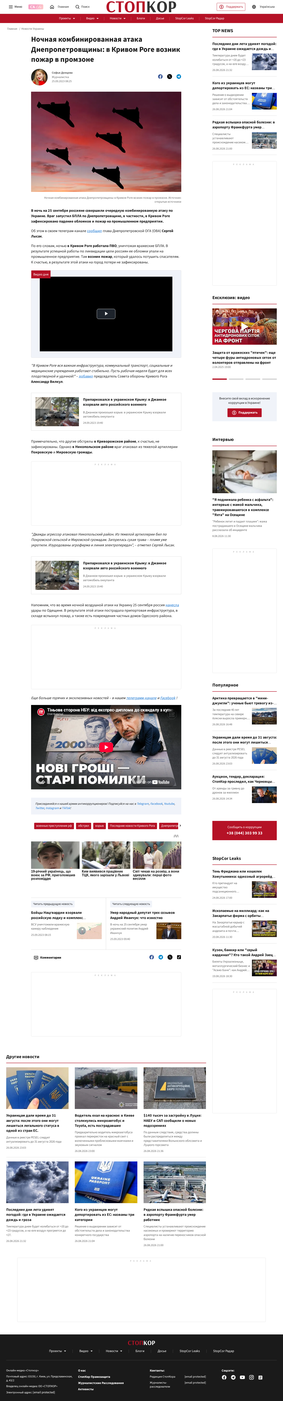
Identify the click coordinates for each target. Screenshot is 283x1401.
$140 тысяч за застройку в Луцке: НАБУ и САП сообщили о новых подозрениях (172, 1120)
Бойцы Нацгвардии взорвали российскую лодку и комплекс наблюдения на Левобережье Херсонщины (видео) (57, 920)
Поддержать (234, 7)
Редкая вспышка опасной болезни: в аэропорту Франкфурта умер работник (173, 1214)
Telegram (143, 804)
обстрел (83, 826)
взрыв (99, 826)
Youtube (169, 804)
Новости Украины (32, 29)
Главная (12, 29)
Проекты (65, 18)
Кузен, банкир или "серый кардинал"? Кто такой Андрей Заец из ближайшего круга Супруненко (242, 955)
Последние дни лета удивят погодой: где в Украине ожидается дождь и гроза (35, 1214)
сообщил (94, 231)
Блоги (141, 18)
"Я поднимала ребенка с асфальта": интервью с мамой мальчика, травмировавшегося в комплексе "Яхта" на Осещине (242, 507)
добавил (86, 376)
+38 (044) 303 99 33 (244, 833)
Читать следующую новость (131, 904)
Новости (115, 18)
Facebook (156, 804)
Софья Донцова (62, 73)
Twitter (39, 808)
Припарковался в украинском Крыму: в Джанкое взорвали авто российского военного (124, 402)
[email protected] (44, 1392)
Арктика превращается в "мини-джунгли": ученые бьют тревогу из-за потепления (243, 703)
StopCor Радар (214, 18)
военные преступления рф (54, 826)
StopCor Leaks (184, 18)
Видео (90, 18)
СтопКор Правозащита (94, 1377)
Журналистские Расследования (101, 1383)
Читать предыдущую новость (53, 904)
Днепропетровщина (174, 826)
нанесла (172, 605)
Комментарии (50, 957)
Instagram (52, 808)
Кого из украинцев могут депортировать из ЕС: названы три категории (104, 1214)
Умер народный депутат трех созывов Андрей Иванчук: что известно (142, 915)
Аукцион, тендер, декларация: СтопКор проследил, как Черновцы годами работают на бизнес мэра (242, 781)
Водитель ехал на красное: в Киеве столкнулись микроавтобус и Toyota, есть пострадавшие (104, 1120)
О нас (82, 1371)
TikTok (66, 808)
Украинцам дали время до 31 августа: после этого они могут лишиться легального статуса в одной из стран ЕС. (32, 1123)
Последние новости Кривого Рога (132, 826)
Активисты (86, 1389)
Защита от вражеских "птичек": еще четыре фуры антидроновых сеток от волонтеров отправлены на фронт (244, 357)
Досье (160, 18)
